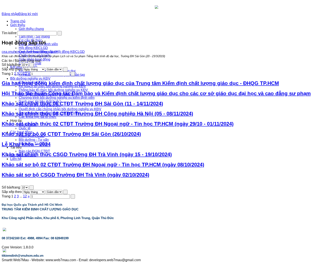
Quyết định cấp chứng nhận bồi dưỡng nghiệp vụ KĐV (60, 109)
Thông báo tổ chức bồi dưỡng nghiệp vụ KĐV (53, 90)
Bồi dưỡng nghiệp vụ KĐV (30, 78)
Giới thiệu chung (31, 29)
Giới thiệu (17, 25)
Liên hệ (16, 159)
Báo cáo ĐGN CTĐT (34, 151)
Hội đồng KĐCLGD (33, 48)
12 (25, 73)
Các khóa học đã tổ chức (37, 117)
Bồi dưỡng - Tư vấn (34, 140)
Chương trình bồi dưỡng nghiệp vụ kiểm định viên (57, 97)
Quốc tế (24, 128)
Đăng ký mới (28, 14)
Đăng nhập (10, 14)
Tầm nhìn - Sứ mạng (34, 36)
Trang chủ (17, 21)
